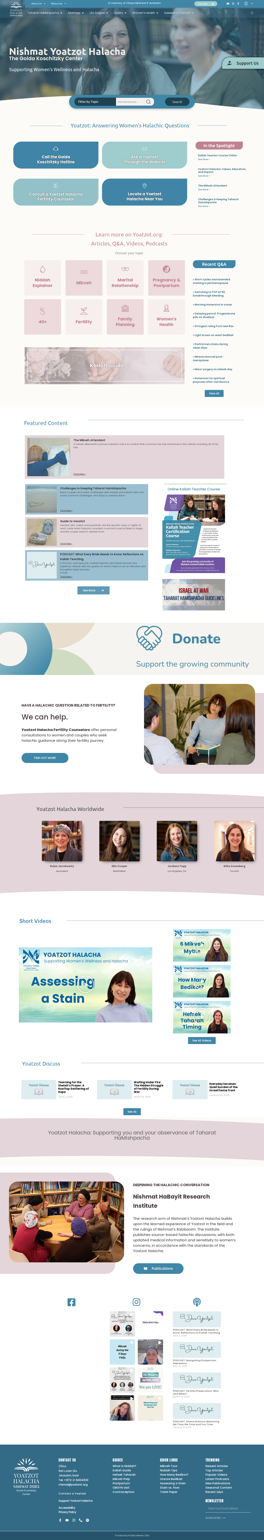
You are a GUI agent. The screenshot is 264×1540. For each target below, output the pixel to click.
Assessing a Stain (173, 1483)
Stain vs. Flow (170, 1488)
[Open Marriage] (82, 13)
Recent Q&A (214, 1492)
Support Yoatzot (70, 1501)
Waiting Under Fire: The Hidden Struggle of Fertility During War (148, 1087)
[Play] (85, 985)
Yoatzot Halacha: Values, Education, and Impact (222, 170)
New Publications (217, 1483)
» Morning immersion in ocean (212, 304)
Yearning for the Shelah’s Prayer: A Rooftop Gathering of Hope (73, 1087)
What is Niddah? (124, 1466)
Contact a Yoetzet (72, 1493)
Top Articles (214, 1470)
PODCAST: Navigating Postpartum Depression (194, 1362)
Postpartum (121, 1483)
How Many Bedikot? (174, 1475)
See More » (204, 159)
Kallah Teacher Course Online (217, 155)
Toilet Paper (168, 1492)
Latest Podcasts (217, 1479)
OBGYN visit (121, 1488)
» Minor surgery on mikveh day (212, 369)
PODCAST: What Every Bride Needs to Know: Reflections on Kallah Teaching (196, 1331)
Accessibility (67, 1508)
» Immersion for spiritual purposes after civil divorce (211, 380)
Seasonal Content (218, 1488)
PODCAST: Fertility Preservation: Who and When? (196, 1392)
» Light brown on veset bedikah (213, 335)
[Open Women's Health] (157, 13)
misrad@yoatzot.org (73, 1484)
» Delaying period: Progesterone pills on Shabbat (214, 315)
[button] (122, 1324)
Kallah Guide (122, 1470)
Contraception (123, 1492)
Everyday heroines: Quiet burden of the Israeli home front (223, 1087)
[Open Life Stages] (107, 13)
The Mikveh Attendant (212, 185)
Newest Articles (216, 1466)
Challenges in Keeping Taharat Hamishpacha (218, 200)
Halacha (86, 1501)
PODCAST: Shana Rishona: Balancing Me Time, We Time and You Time (196, 1423)
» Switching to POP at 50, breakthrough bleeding (209, 293)
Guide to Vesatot (72, 521)
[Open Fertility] (125, 13)
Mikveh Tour (168, 1466)
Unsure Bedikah (171, 1479)
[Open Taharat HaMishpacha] (61, 13)
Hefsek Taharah (124, 1475)
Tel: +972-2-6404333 (73, 1480)
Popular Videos (216, 1475)
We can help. (45, 717)
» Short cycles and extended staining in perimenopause (211, 281)
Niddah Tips (168, 1470)
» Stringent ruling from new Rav (213, 326)
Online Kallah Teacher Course (194, 489)
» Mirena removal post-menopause (208, 358)
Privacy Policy (67, 1512)
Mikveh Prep (121, 1479)
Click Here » (79, 474)
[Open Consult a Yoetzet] (192, 13)
